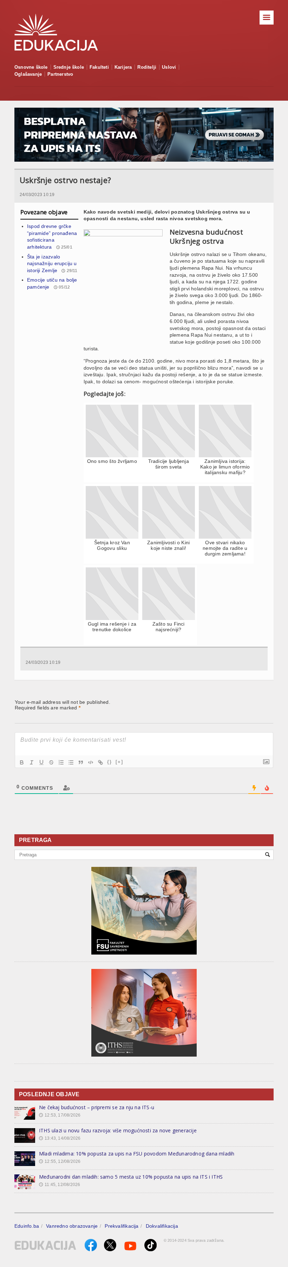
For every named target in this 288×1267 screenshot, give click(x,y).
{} (109, 761)
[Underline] (41, 762)
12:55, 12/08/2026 (59, 1161)
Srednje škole (68, 67)
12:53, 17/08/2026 (59, 1115)
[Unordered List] (71, 762)
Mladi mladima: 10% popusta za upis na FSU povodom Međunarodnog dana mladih (137, 1153)
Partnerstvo (60, 74)
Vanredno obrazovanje (72, 1226)
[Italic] (32, 762)
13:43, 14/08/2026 (59, 1138)
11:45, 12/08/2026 (59, 1184)
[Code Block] (91, 762)
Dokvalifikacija (162, 1226)
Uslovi (169, 67)
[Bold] (22, 762)
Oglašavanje (28, 74)
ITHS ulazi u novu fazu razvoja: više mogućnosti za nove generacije (118, 1130)
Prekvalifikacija (121, 1226)
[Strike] (51, 762)
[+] (119, 761)
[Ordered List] (61, 762)
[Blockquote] (81, 762)
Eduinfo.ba (26, 1226)
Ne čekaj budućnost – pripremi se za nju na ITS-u (96, 1107)
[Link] (100, 762)
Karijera (123, 67)
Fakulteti (99, 67)
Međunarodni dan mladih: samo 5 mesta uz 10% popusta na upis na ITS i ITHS (131, 1176)
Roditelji (146, 67)
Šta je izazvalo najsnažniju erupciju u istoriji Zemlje (52, 263)
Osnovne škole (31, 67)
